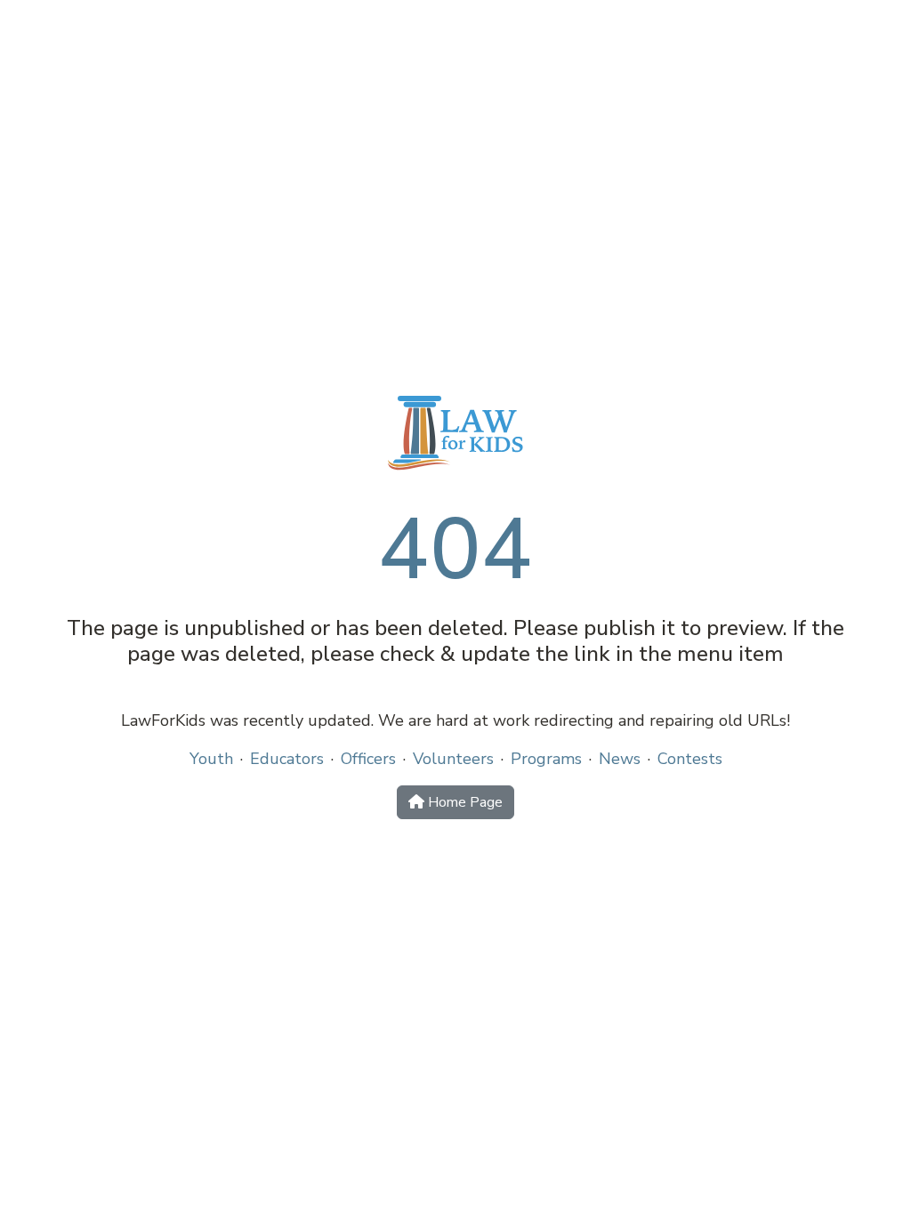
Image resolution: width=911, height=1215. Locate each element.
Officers (368, 758)
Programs (546, 758)
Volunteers (453, 758)
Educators (287, 758)
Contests (689, 758)
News (620, 758)
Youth (211, 758)
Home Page (463, 802)
